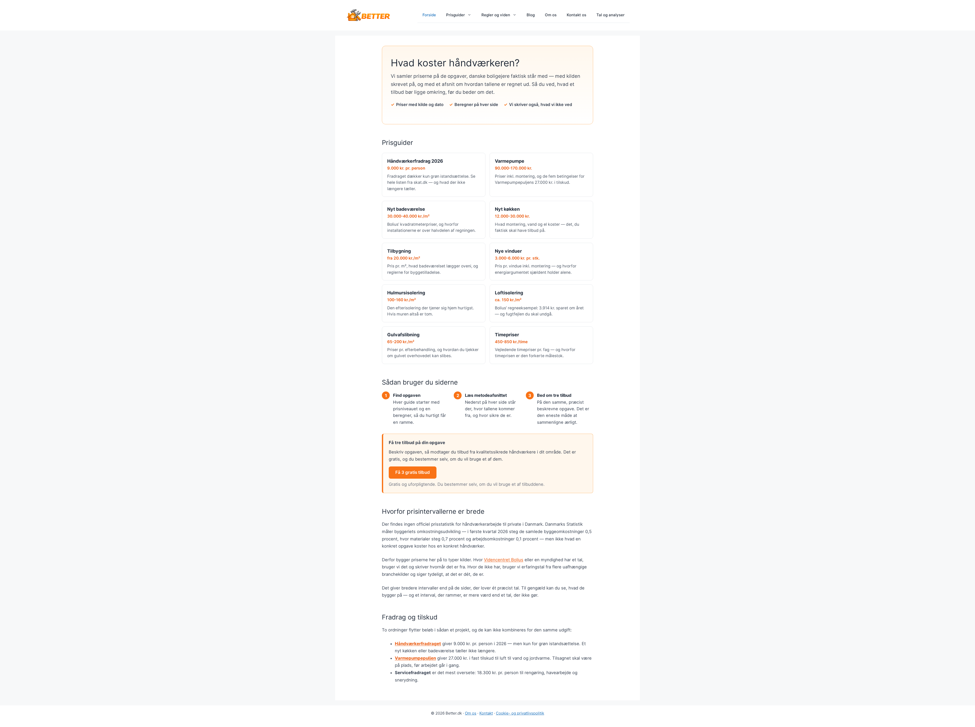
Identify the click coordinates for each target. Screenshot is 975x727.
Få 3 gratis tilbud (412, 472)
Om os (551, 14)
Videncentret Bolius (503, 559)
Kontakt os (576, 14)
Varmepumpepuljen (415, 658)
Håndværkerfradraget (418, 643)
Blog (531, 14)
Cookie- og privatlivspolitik (520, 713)
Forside (429, 14)
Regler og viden (495, 14)
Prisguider (455, 14)
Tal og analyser (610, 14)
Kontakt (486, 713)
